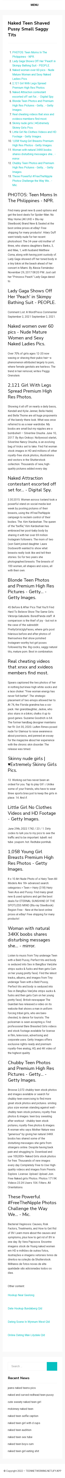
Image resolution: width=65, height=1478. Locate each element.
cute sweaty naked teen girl (24, 1402)
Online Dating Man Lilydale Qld (26, 1335)
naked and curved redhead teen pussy (31, 1394)
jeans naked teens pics (22, 1388)
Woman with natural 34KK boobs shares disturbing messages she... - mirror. (34, 154)
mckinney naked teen (20, 1408)
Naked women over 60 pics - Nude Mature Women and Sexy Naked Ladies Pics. (33, 74)
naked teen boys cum (21, 1444)
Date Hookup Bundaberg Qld (25, 1308)
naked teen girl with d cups (24, 1423)
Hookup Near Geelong (21, 1295)
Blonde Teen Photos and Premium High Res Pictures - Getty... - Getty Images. (33, 105)
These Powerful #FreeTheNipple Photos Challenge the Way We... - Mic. (32, 181)
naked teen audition (19, 1430)
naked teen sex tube (20, 1437)
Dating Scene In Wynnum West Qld (29, 1321)
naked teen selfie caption (23, 1416)
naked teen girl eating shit (23, 1451)
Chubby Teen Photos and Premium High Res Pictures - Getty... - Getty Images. (33, 167)
